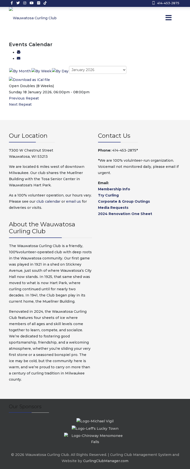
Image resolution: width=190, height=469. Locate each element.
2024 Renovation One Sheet (125, 214)
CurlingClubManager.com (105, 461)
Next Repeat (20, 104)
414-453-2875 (168, 3)
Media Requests (113, 207)
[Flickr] (38, 3)
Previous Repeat (24, 98)
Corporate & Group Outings (124, 201)
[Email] (18, 58)
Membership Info (114, 189)
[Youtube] (32, 3)
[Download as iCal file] (29, 79)
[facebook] (12, 3)
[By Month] (20, 71)
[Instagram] (24, 3)
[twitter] (18, 3)
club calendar (48, 201)
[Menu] (161, 18)
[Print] (18, 52)
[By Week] (41, 71)
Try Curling (108, 195)
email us (73, 201)
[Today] (60, 71)
